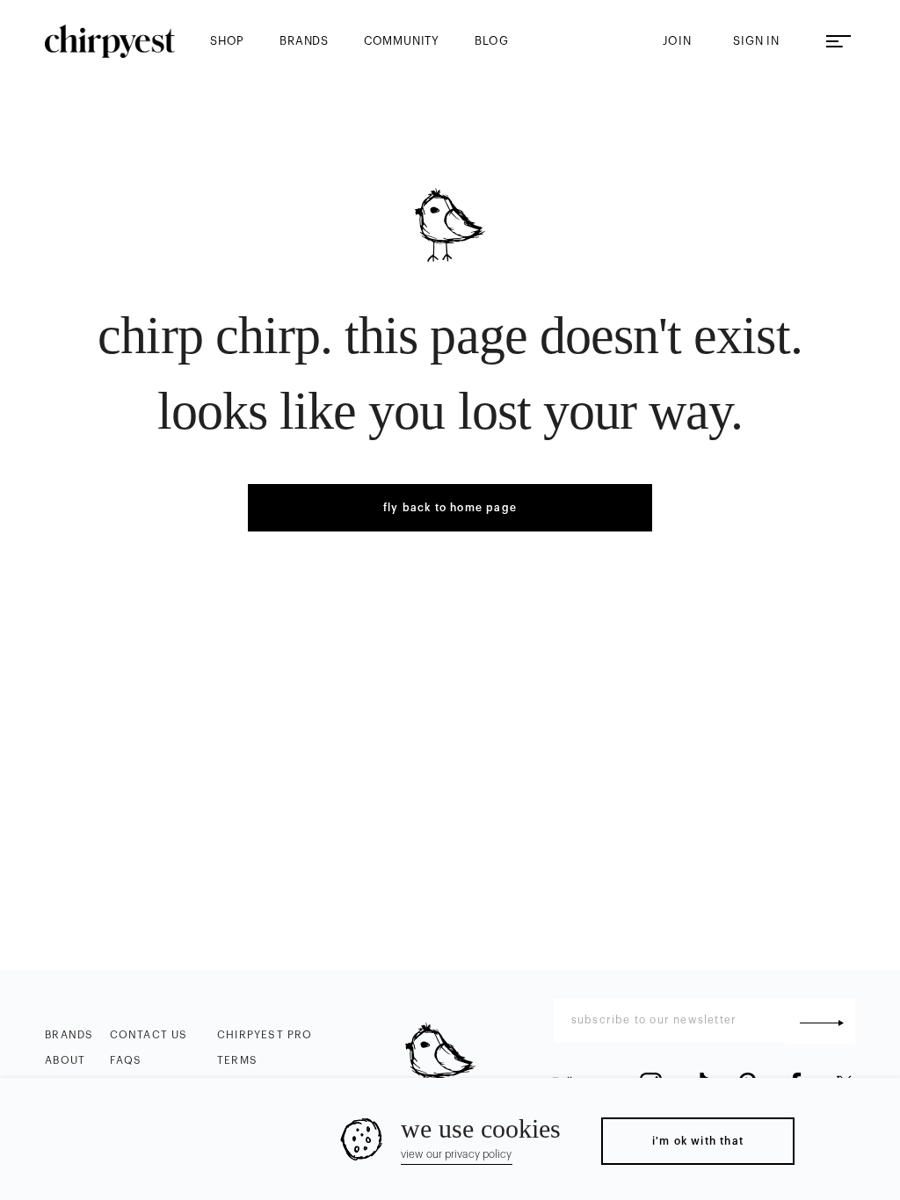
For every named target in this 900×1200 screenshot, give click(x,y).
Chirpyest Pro (265, 1035)
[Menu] (838, 41)
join (677, 41)
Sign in (756, 41)
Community (401, 41)
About (65, 1060)
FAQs (126, 1060)
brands (304, 41)
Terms (237, 1060)
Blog (492, 41)
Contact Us (149, 1035)
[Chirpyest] (110, 41)
